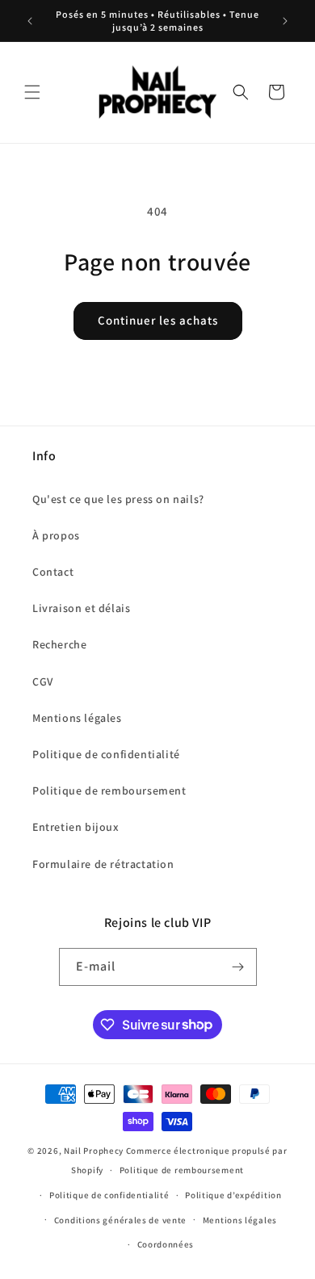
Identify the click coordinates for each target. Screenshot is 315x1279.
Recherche (59, 644)
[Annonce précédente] (30, 21)
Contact (53, 571)
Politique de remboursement (109, 790)
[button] (32, 92)
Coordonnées (166, 1244)
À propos (56, 535)
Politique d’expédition (233, 1195)
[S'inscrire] (238, 967)
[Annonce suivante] (285, 21)
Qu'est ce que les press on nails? (118, 499)
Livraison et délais (81, 608)
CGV (42, 681)
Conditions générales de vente (120, 1220)
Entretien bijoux (76, 827)
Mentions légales (77, 718)
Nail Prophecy (94, 1150)
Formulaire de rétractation (103, 864)
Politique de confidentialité (106, 754)
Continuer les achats (158, 320)
